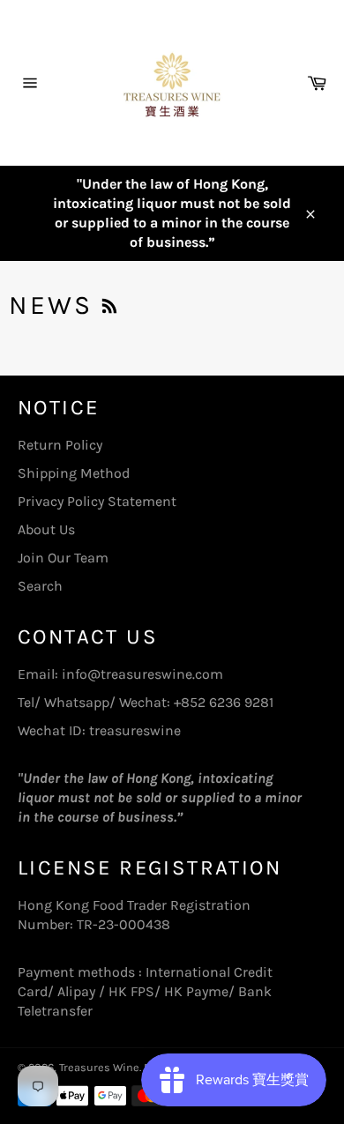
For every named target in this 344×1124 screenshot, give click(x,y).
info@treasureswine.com (142, 674)
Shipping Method (74, 473)
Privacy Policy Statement (97, 501)
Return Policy (60, 444)
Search (40, 585)
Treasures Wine (99, 1067)
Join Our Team (63, 557)
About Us (46, 529)
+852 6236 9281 (223, 702)
